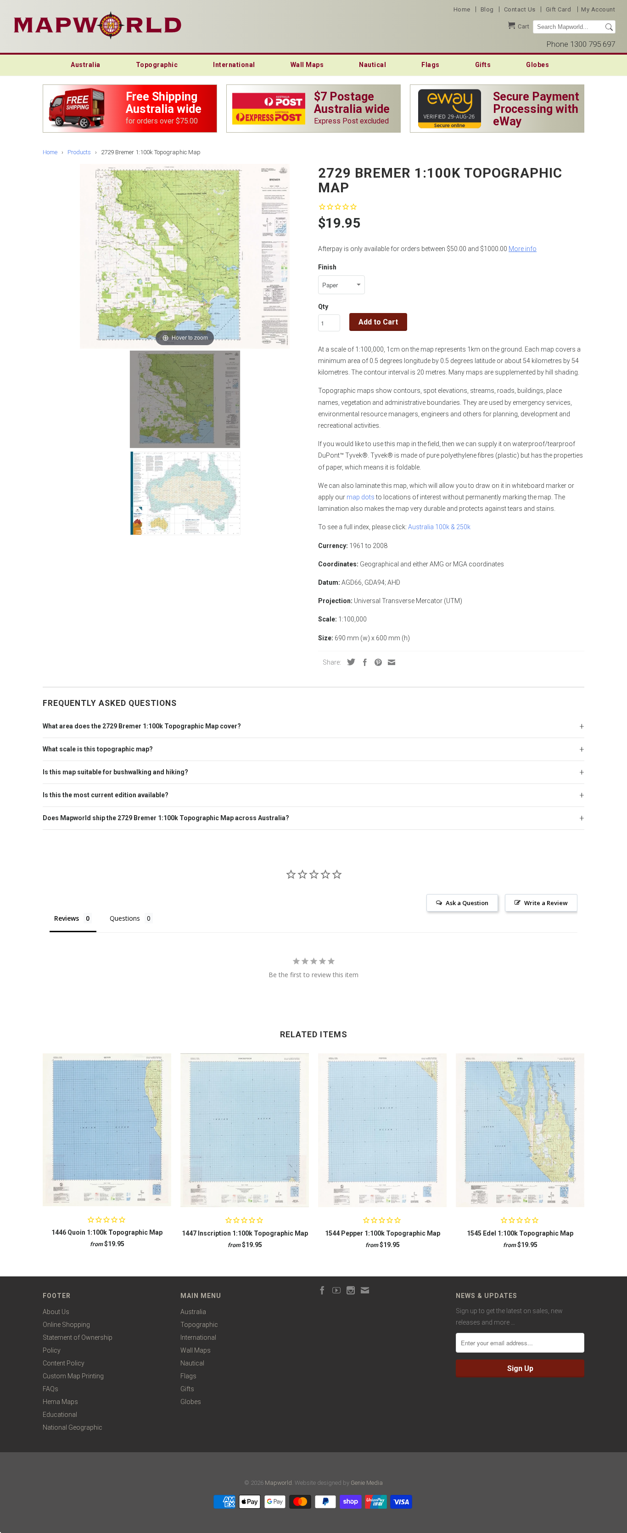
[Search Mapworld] (609, 27)
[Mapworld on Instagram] (351, 1290)
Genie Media (367, 1482)
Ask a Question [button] (467, 903)
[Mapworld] (97, 24)
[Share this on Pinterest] (376, 662)
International (234, 64)
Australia (86, 64)
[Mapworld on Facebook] (322, 1290)
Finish (327, 267)
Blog (487, 9)
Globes (537, 64)
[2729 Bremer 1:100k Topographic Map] (185, 399)
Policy (52, 1350)
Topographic (157, 64)
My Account (598, 9)
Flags (430, 64)
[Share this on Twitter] (348, 662)
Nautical (372, 64)
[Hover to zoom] (185, 255)
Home (461, 9)
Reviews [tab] (66, 918)
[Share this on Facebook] (363, 662)
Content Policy (63, 1363)
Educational (60, 1414)
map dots (361, 497)
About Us (56, 1311)
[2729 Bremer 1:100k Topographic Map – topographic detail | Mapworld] (185, 493)
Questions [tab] (125, 918)
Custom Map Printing (73, 1376)
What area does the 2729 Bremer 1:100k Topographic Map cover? (142, 726)
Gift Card (558, 9)
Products (79, 152)
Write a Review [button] (546, 903)
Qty (323, 306)
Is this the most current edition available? (105, 795)
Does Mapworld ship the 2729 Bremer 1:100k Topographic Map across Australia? (166, 818)
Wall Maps (307, 64)
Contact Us (520, 9)
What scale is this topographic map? (98, 749)
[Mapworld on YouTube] (336, 1290)
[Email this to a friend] (389, 662)
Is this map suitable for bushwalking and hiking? (115, 772)
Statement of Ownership (77, 1337)
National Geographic (72, 1427)
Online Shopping (66, 1324)
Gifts (483, 64)
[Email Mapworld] (365, 1290)
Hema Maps (60, 1401)
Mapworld (278, 1482)
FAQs (50, 1389)
